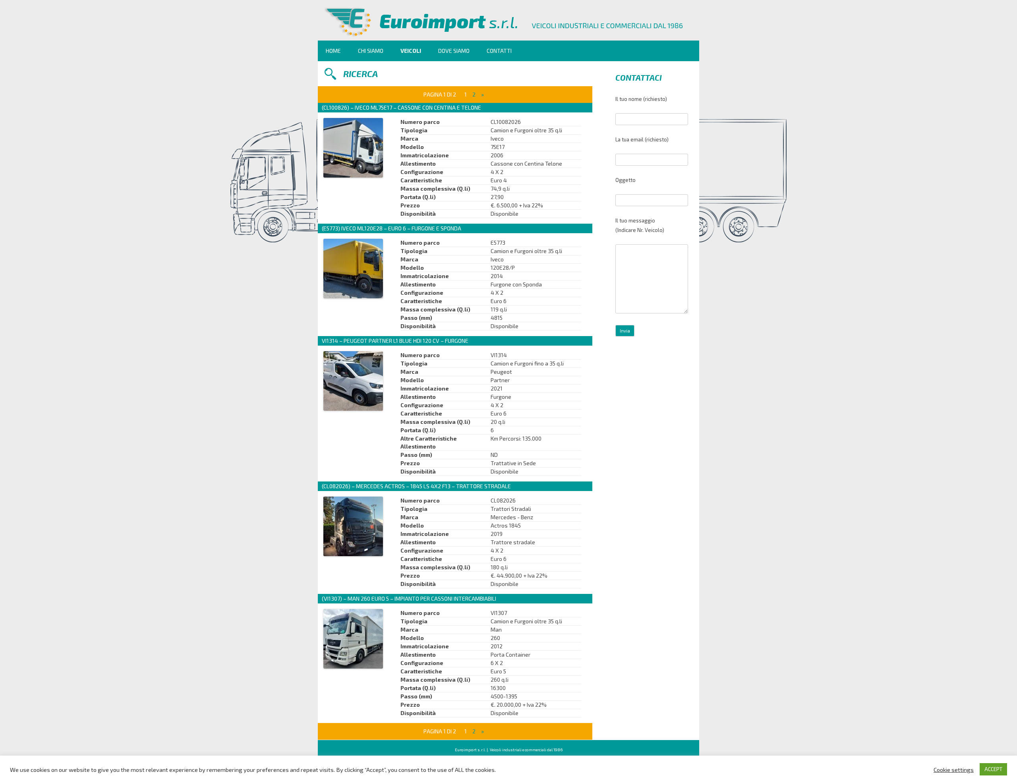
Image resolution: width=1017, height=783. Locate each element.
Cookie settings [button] (954, 769)
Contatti (499, 50)
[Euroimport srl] (508, 37)
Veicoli (410, 50)
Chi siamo (370, 50)
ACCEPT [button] (993, 769)
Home (333, 50)
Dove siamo (454, 50)
